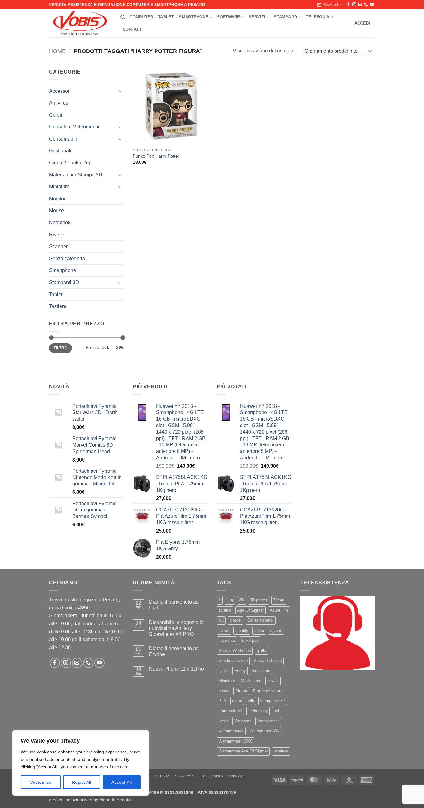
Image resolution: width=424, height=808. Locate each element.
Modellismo (251, 680)
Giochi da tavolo (233, 660)
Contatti (133, 29)
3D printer (258, 600)
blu (221, 620)
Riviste (56, 234)
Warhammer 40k (264, 731)
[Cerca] (122, 17)
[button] (329, 4)
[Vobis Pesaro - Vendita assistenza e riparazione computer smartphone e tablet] (80, 23)
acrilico (225, 610)
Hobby (240, 670)
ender (259, 630)
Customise (41, 782)
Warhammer (268, 721)
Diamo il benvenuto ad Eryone (174, 651)
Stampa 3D (285, 17)
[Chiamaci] (366, 4)
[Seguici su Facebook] (348, 4)
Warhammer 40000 (235, 741)
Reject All (81, 782)
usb (277, 710)
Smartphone (62, 270)
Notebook (59, 222)
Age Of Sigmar (250, 610)
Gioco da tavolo (268, 660)
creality (241, 630)
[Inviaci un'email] (360, 4)
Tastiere (57, 306)
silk (251, 701)
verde (223, 721)
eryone (276, 630)
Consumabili (63, 138)
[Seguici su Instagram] (354, 4)
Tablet (55, 294)
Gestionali (60, 150)
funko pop (250, 640)
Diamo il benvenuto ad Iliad (174, 604)
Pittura (241, 691)
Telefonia (317, 17)
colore (224, 630)
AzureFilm (279, 610)
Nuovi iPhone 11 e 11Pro (176, 669)
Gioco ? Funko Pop (70, 162)
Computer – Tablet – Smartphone (168, 17)
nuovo (224, 691)
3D (241, 600)
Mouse (56, 210)
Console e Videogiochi (74, 126)
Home (57, 51)
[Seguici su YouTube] (372, 4)
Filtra (60, 348)
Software (228, 17)
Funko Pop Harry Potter (156, 156)
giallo (261, 650)
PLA (222, 701)
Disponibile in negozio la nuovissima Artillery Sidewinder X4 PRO (176, 628)
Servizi (257, 17)
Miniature (59, 186)
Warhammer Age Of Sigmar (243, 751)
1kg (230, 600)
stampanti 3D (230, 710)
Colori (55, 115)
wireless (281, 751)
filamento (227, 640)
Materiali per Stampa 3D (75, 174)
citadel (235, 620)
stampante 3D (272, 701)
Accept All (121, 782)
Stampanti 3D (64, 282)
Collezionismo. (260, 620)
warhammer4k (231, 731)
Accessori (60, 91)
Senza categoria (67, 258)
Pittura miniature (267, 691)
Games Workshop (235, 650)
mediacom (261, 670)
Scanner (58, 246)
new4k (273, 680)
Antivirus (58, 102)
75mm (278, 600)
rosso (237, 701)
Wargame (242, 721)
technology (258, 710)
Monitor (57, 198)
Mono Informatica (116, 799)
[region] (80, 763)
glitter (223, 670)
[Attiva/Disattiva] (120, 91)
